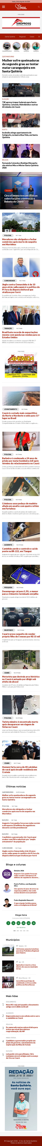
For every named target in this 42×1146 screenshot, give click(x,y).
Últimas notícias (16, 786)
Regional (22, 37)
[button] (14, 207)
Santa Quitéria (10, 37)
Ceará (32, 37)
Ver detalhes (21, 927)
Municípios (13, 939)
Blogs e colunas (16, 864)
